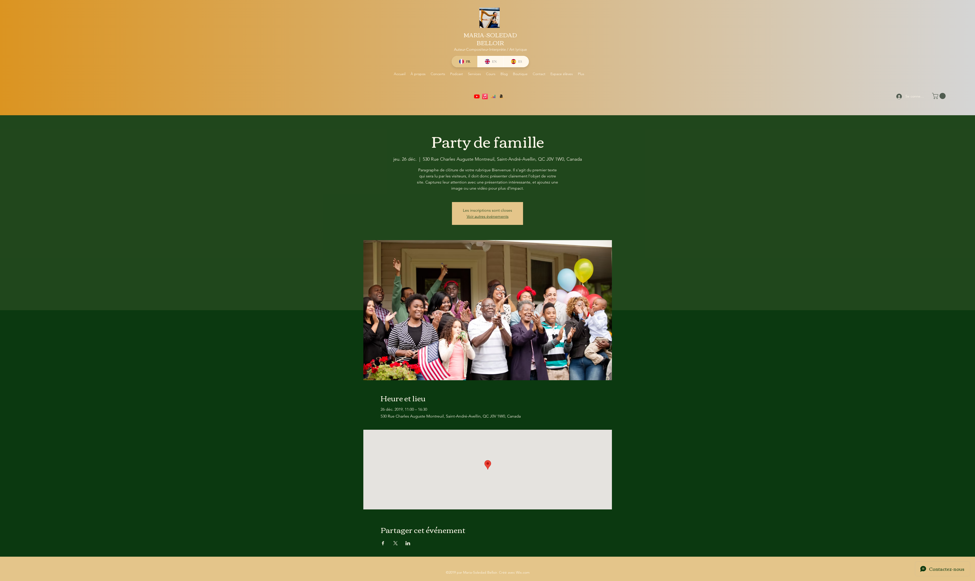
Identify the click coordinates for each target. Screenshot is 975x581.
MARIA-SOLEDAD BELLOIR (490, 39)
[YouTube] (477, 96)
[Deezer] (493, 96)
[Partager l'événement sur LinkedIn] (407, 543)
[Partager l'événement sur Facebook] (383, 543)
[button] (939, 96)
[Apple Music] (485, 96)
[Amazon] (501, 96)
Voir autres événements (488, 216)
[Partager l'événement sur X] (395, 543)
